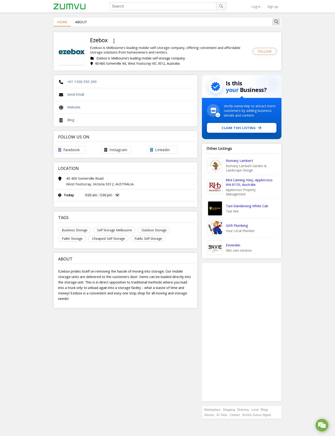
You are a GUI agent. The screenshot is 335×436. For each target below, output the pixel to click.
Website (73, 107)
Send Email (75, 94)
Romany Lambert (239, 160)
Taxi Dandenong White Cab (247, 206)
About (81, 22)
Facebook (71, 149)
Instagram (118, 149)
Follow (264, 51)
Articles (209, 414)
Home (62, 22)
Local (254, 409)
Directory (243, 409)
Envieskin (233, 245)
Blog (70, 119)
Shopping (229, 409)
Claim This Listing (238, 128)
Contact (235, 414)
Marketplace (212, 409)
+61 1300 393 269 (82, 81)
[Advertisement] (242, 332)
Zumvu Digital (262, 414)
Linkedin (162, 149)
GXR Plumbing (237, 225)
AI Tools (221, 414)
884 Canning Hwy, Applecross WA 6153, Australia (249, 182)
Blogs (264, 409)
